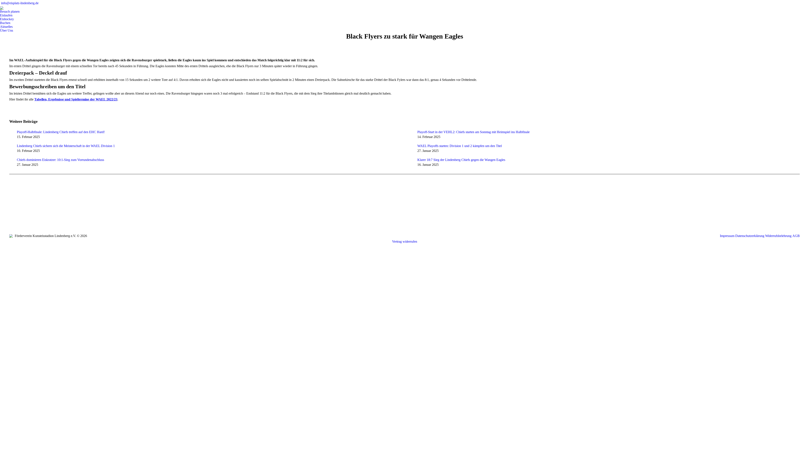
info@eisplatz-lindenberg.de (20, 3)
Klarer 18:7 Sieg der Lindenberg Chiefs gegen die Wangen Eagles (461, 160)
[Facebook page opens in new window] (12, 210)
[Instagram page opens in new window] (18, 210)
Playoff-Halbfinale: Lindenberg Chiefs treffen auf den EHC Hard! (61, 132)
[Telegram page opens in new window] (25, 210)
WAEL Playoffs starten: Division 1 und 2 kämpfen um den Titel (459, 146)
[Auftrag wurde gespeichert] (11, 133)
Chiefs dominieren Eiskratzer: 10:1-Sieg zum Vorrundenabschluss (60, 160)
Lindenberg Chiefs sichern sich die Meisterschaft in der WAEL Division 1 (66, 146)
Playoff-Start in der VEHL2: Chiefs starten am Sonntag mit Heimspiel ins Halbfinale (473, 132)
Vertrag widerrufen (404, 241)
